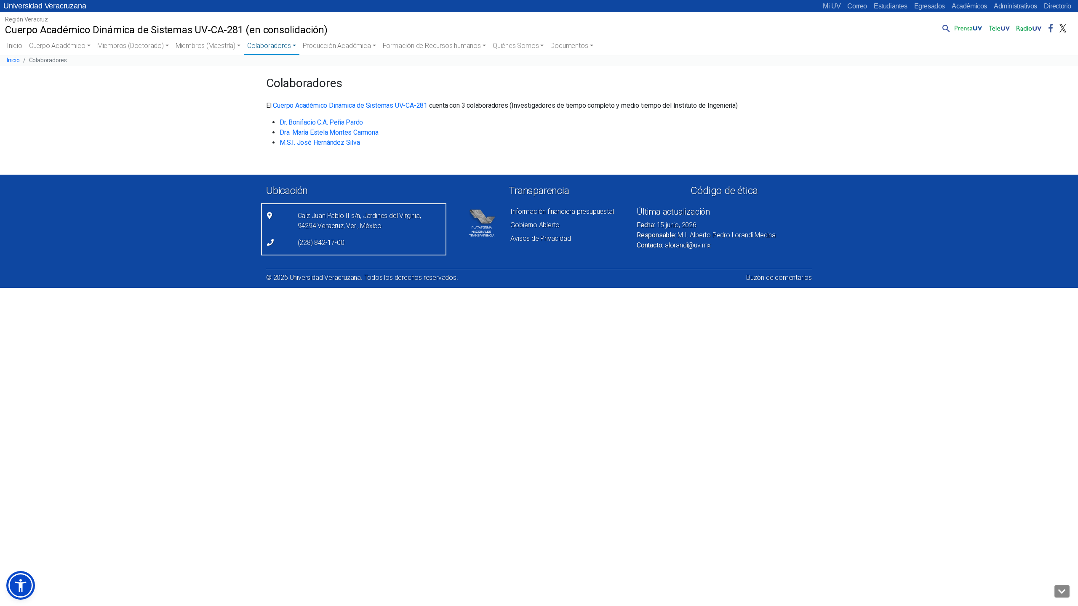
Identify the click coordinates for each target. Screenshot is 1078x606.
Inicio (14, 46)
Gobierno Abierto (535, 225)
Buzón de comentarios (779, 278)
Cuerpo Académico (57, 46)
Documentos (569, 46)
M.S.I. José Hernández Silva (320, 142)
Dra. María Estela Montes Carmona (329, 132)
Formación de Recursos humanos (432, 46)
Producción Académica (337, 46)
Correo (857, 6)
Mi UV (832, 6)
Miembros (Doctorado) (130, 46)
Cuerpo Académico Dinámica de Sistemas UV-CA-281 (350, 105)
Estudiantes (890, 6)
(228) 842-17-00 (321, 243)
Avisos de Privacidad (540, 238)
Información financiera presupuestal (562, 211)
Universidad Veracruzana (44, 6)
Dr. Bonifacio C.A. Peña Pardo (321, 122)
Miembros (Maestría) (205, 46)
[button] (944, 28)
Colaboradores (269, 46)
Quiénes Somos (516, 46)
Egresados (929, 6)
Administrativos (1015, 6)
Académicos (969, 6)
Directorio (1057, 6)
